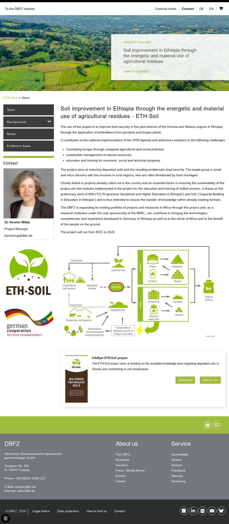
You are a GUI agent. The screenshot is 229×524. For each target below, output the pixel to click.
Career (120, 481)
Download (185, 380)
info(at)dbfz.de (25, 487)
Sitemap (177, 476)
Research (122, 460)
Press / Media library (130, 470)
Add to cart (210, 380)
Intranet (176, 465)
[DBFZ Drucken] (207, 425)
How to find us (97, 511)
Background (16, 122)
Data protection (68, 511)
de (201, 8)
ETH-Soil (10, 97)
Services (122, 465)
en (211, 8)
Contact (119, 511)
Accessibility (179, 454)
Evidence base (19, 146)
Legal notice (41, 511)
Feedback (178, 470)
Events (120, 476)
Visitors (176, 460)
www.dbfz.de (26, 491)
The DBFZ (123, 454)
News (11, 134)
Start (11, 110)
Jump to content (136, 71)
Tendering (178, 481)
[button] (166, 9)
